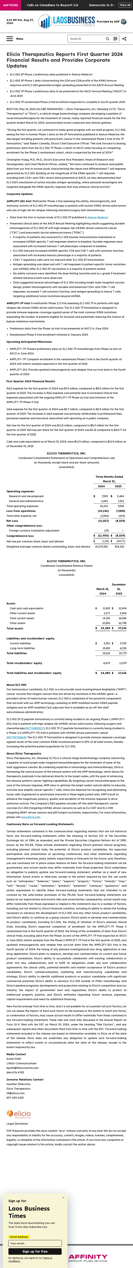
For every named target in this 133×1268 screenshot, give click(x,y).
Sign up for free (35, 1251)
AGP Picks (10, 5)
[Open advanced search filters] (115, 38)
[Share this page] (124, 38)
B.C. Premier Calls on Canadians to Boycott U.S (43, 5)
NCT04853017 (35, 728)
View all (125, 5)
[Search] (107, 38)
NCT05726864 (16, 737)
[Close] (63, 1197)
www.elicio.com (30, 817)
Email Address (19, 1237)
